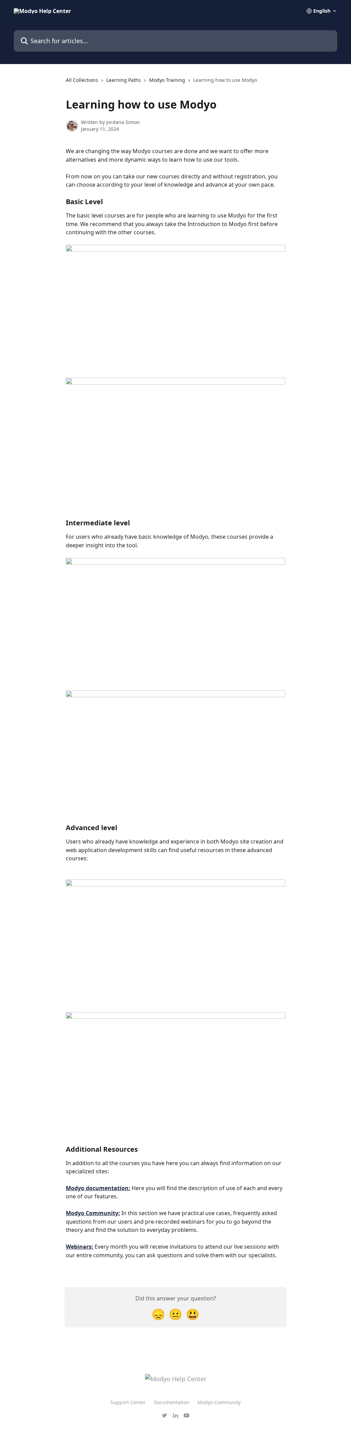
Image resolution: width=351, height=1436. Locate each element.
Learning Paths (123, 80)
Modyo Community (219, 1402)
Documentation (171, 1402)
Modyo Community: (93, 1213)
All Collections (82, 80)
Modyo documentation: (98, 1188)
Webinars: (79, 1246)
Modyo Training (167, 80)
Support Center (128, 1402)
